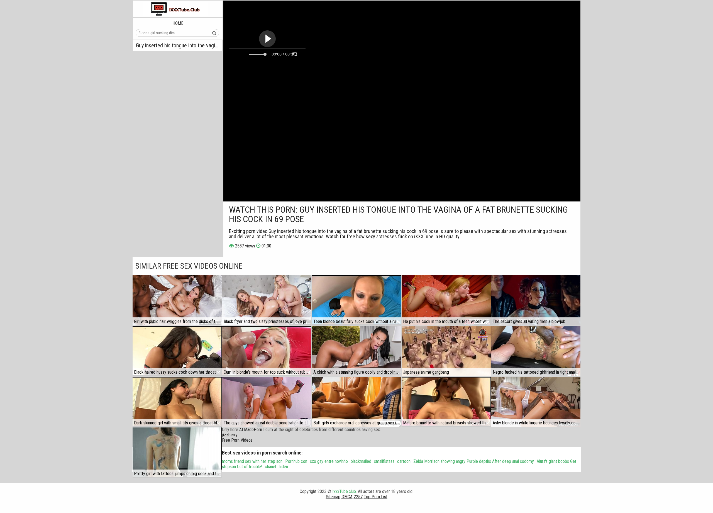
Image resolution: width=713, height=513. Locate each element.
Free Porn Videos (237, 440)
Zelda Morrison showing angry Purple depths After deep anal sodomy (473, 461)
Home (177, 23)
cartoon (404, 461)
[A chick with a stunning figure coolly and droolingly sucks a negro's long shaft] (356, 351)
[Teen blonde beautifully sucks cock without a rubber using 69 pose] (356, 300)
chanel (270, 466)
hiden (283, 466)
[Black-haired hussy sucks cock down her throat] (177, 351)
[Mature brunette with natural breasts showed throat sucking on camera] (446, 402)
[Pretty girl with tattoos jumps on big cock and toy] (177, 452)
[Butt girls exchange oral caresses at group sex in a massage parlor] (356, 402)
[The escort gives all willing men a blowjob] (535, 300)
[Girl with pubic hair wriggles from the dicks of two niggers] (177, 300)
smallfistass (384, 461)
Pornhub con (296, 461)
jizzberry (230, 434)
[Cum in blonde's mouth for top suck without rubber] (266, 351)
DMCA (347, 496)
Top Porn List (375, 496)
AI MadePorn (250, 429)
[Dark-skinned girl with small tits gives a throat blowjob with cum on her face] (177, 402)
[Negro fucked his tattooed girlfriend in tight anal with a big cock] (535, 351)
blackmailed (361, 461)
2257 (358, 496)
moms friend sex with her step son (252, 461)
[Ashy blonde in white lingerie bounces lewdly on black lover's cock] (535, 402)
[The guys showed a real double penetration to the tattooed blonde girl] (266, 402)
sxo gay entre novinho (329, 461)
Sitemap (333, 496)
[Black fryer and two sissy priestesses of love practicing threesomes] (266, 300)
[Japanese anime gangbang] (446, 351)
